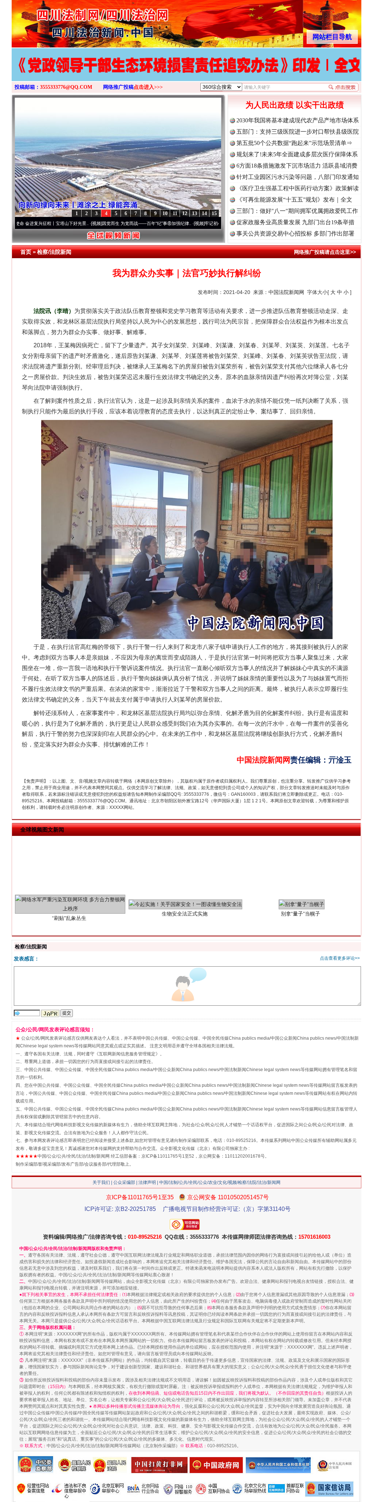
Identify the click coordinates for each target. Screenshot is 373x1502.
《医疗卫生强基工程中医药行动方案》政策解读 (297, 188)
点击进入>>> (148, 87)
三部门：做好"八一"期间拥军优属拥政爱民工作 (297, 211)
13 (194, 213)
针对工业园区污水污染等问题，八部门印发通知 (297, 177)
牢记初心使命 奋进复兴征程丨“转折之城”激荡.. (205, 223)
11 (175, 213)
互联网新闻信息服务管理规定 (127, 1053)
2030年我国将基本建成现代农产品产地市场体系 (297, 120)
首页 (25, 252)
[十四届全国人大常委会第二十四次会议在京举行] (186, 72)
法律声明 (147, 1182)
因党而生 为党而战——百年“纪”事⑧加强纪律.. (103, 223)
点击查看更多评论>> (340, 958)
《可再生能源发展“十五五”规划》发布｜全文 (294, 199)
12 (184, 213)
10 (165, 213)
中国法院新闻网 (286, 292)
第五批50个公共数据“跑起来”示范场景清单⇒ (294, 143)
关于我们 (101, 1182)
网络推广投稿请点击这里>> (325, 252)
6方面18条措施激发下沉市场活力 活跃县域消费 (296, 166)
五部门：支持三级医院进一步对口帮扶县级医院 (297, 132)
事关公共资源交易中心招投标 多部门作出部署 (295, 233)
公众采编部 (124, 1182)
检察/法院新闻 (54, 252)
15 (214, 213)
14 (204, 213)
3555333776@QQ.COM (66, 87)
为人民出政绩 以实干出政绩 (295, 105)
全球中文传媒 (72, 21)
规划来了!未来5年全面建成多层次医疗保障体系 (297, 154)
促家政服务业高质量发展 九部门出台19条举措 (295, 222)
